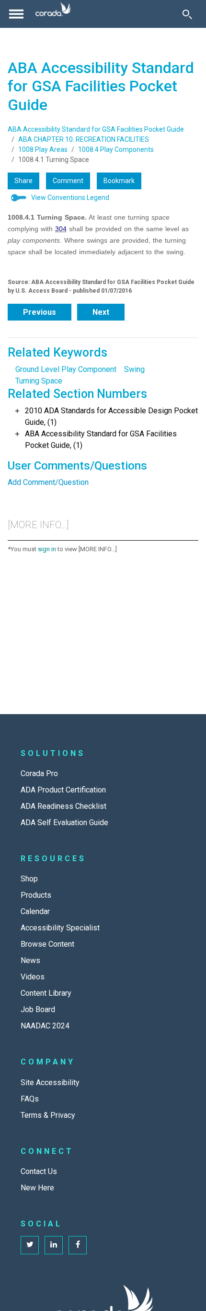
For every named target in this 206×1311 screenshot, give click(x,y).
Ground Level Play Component (65, 369)
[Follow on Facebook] (78, 1245)
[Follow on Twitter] (30, 1245)
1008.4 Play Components (116, 149)
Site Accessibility (50, 1082)
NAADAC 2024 (45, 1025)
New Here (37, 1187)
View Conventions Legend (70, 197)
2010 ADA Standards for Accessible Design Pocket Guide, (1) (111, 416)
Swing (134, 369)
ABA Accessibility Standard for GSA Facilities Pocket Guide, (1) (101, 439)
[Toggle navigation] (16, 14)
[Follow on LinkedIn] (54, 1245)
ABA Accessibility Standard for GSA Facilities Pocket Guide (96, 129)
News (30, 960)
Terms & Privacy (48, 1115)
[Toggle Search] (187, 14)
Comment (68, 181)
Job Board (38, 1009)
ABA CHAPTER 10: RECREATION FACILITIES (83, 139)
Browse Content (47, 944)
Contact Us (39, 1171)
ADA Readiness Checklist (63, 806)
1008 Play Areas (43, 149)
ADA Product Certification (63, 789)
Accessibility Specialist (60, 927)
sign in (47, 549)
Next (100, 312)
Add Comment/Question (48, 482)
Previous (39, 312)
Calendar (35, 911)
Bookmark (119, 181)
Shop (29, 878)
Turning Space (38, 380)
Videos (33, 976)
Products (36, 895)
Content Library (46, 993)
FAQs (30, 1098)
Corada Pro (39, 773)
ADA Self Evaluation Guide (64, 822)
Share (23, 181)
